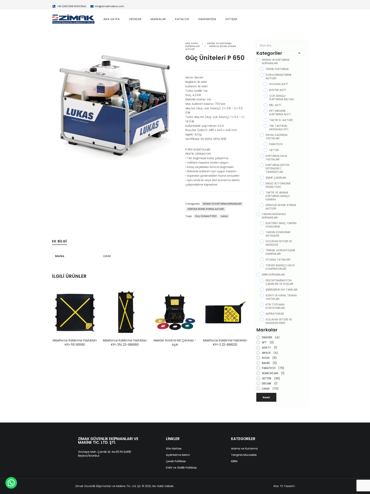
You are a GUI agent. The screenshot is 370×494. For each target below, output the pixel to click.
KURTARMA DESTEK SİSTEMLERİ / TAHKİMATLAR (278, 168)
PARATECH (276, 144)
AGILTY (269, 347)
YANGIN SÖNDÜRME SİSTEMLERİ (278, 233)
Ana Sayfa (111, 19)
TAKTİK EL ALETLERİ (281, 120)
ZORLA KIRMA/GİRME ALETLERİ (279, 76)
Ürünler (135, 19)
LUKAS (107, 256)
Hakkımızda (207, 19)
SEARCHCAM (273, 373)
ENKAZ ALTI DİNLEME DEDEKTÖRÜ (278, 185)
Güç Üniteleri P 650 (206, 216)
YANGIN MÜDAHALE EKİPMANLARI (274, 215)
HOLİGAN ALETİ (278, 84)
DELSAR (270, 383)
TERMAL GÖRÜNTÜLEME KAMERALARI (280, 252)
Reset (266, 397)
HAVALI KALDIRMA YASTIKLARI (277, 136)
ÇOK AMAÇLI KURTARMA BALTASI (281, 97)
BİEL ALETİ (275, 105)
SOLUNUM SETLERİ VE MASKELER (279, 242)
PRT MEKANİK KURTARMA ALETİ (279, 112)
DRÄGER (271, 337)
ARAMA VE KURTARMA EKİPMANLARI (222, 203)
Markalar (158, 19)
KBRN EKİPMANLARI (273, 274)
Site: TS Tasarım (284, 486)
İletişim (231, 19)
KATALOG (182, 19)
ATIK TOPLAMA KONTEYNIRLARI (275, 306)
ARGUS (270, 353)
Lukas (224, 216)
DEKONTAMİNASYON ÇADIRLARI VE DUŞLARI (279, 282)
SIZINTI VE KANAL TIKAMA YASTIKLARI (281, 297)
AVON (269, 358)
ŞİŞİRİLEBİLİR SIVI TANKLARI (282, 289)
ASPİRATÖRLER (275, 313)
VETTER (274, 150)
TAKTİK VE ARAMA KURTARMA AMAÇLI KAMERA (278, 196)
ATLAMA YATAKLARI (278, 259)
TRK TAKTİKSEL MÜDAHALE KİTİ (278, 127)
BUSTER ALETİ (277, 90)
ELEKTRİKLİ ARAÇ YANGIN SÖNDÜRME (281, 224)
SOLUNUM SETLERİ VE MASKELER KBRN (279, 321)
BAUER (269, 363)
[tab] (59, 242)
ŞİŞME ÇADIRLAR (276, 177)
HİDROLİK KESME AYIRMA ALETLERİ (206, 209)
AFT (268, 342)
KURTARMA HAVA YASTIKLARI (276, 157)
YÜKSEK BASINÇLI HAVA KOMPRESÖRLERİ (280, 267)
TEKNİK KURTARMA (277, 69)
